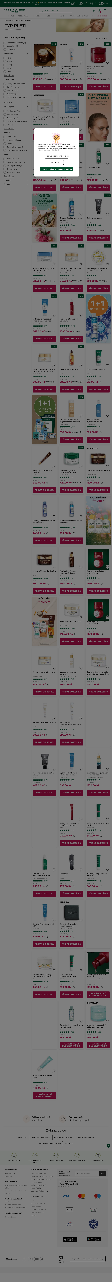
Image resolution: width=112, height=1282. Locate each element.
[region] (56, 152)
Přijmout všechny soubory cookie (56, 169)
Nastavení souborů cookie (57, 156)
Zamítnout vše (56, 162)
